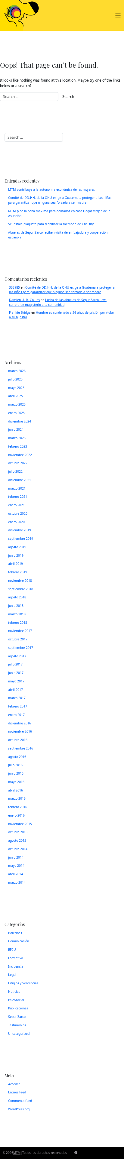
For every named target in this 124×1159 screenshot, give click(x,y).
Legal (12, 975)
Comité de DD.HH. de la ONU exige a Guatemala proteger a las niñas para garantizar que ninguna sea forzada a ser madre (59, 200)
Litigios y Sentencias (23, 983)
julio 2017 (15, 664)
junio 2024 (15, 429)
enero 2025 (16, 413)
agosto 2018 (17, 597)
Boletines (15, 933)
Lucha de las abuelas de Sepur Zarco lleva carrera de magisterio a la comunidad (58, 302)
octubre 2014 (17, 849)
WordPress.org (18, 1109)
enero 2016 (16, 815)
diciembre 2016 (19, 723)
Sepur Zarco (17, 1017)
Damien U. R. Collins (24, 300)
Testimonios (17, 1025)
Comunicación (18, 941)
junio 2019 (15, 555)
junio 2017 (15, 673)
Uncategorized (18, 1033)
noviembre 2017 (20, 631)
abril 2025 (15, 396)
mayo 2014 (16, 865)
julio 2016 (15, 765)
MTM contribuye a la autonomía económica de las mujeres (51, 189)
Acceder (14, 1084)
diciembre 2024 (19, 421)
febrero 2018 (17, 622)
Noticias (14, 991)
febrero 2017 (17, 706)
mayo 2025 (16, 388)
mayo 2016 (16, 782)
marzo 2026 (17, 371)
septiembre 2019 (20, 538)
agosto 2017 (17, 656)
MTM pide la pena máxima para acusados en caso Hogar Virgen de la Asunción (59, 213)
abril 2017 (15, 690)
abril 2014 (15, 874)
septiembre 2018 (20, 589)
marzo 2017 (17, 698)
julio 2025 (15, 379)
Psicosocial (16, 1000)
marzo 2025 (17, 404)
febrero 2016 (17, 807)
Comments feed (20, 1101)
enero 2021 (16, 505)
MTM (16, 1153)
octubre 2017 (17, 639)
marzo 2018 (17, 614)
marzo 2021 (17, 488)
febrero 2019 (17, 572)
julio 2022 (15, 471)
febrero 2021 (17, 496)
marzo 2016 (17, 798)
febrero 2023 (17, 446)
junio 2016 (15, 773)
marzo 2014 (17, 882)
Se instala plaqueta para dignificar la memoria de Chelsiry (51, 224)
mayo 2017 (16, 681)
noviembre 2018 (20, 580)
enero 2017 (16, 715)
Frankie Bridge (19, 312)
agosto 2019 (17, 547)
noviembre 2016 (20, 731)
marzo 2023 (17, 438)
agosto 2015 (17, 840)
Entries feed (17, 1092)
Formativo (15, 958)
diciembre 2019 (19, 530)
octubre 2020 (17, 513)
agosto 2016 (17, 757)
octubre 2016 (17, 740)
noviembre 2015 (20, 824)
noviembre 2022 (20, 455)
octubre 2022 (17, 463)
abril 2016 (15, 790)
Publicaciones (18, 1008)
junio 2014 (15, 857)
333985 (14, 287)
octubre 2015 (17, 832)
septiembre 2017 (20, 648)
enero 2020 (16, 522)
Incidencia (15, 966)
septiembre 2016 (20, 748)
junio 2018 (15, 606)
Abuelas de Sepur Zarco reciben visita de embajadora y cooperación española (57, 234)
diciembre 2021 (19, 480)
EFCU (12, 949)
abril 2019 (15, 564)
